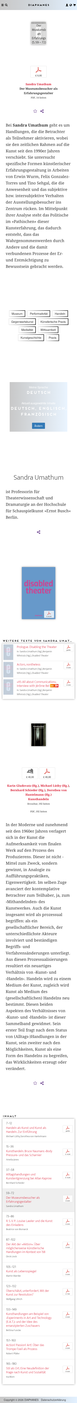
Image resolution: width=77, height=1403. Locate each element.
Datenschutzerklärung (53, 1400)
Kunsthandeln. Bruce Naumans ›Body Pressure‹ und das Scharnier (29, 1153)
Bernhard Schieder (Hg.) (27, 790)
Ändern (38, 426)
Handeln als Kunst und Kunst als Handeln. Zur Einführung (26, 1130)
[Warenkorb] (74, 5)
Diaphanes (38, 4)
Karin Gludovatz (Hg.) (23, 785)
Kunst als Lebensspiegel (21, 1271)
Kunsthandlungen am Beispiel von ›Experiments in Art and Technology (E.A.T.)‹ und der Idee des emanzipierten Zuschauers (29, 1320)
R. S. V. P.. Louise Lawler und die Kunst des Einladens (29, 1223)
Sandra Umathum (38, 84)
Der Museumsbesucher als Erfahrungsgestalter (23, 1199)
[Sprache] (70, 5)
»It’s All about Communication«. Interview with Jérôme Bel (36, 684)
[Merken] (35, 111)
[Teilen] (42, 111)
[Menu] (2, 5)
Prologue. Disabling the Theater (37, 647)
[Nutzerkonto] (67, 5)
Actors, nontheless (28, 664)
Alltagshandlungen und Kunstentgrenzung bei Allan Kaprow (29, 1176)
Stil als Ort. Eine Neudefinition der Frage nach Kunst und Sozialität (27, 1370)
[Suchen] (6, 5)
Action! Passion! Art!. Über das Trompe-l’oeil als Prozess (25, 1347)
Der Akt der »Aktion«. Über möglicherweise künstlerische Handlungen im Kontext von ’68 (25, 1248)
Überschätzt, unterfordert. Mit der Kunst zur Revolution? (27, 1293)
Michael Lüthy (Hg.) (54, 785)
